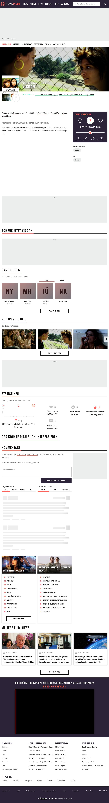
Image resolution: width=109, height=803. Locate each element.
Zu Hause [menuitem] (65, 4)
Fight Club (10, 581)
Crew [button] (62, 280)
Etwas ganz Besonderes (37, 758)
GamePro (89, 791)
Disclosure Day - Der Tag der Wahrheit (55, 596)
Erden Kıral (42, 113)
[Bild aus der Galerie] (19, 339)
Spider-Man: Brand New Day (51, 581)
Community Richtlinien (10, 769)
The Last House (47, 588)
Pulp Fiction (11, 577)
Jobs (64, 791)
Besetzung (38, 44)
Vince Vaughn (60, 766)
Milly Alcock (59, 747)
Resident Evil (86, 758)
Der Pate (9, 585)
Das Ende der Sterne (89, 747)
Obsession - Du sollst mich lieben (53, 604)
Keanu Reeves (60, 751)
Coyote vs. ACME (88, 762)
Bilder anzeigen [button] (54, 353)
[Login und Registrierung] (104, 4)
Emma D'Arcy (60, 758)
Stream (16, 44)
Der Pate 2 (10, 600)
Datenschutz (30, 791)
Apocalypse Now (12, 604)
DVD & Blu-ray (59, 44)
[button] (78, 138)
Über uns (5, 747)
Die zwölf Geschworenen (14, 596)
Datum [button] (43, 490)
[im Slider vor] (106, 339)
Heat (8, 611)
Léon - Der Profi (12, 608)
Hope (84, 751)
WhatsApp (61, 781)
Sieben (9, 592)
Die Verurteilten (12, 588)
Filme (9, 39)
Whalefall (85, 769)
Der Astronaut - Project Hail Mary (54, 608)
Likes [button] (54, 490)
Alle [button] (6, 490)
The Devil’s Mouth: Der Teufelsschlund (55, 600)
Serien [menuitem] (33, 4)
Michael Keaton (60, 762)
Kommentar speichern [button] (56, 480)
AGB (18, 791)
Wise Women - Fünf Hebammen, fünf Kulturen (41, 754)
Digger (84, 754)
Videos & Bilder (14, 319)
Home (4, 39)
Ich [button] (31, 490)
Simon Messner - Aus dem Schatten (41, 747)
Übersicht (6, 44)
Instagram (28, 781)
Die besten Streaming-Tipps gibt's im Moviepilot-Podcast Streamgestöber (64, 94)
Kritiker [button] (22, 490)
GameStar (75, 791)
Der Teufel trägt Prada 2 (37, 769)
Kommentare (27, 44)
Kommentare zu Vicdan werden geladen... (21, 462)
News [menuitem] (40, 4)
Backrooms (46, 611)
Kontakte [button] (14, 490)
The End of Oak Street (49, 592)
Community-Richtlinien (27, 454)
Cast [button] (47, 280)
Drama (77, 160)
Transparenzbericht (49, 791)
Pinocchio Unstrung (54, 686)
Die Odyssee (46, 577)
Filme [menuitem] (25, 4)
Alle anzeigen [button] (54, 311)
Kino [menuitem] (57, 4)
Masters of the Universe (50, 585)
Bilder (48, 44)
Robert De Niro (60, 754)
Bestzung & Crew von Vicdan (15, 276)
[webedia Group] (54, 798)
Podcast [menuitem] (48, 4)
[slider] (90, 132)
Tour (3, 766)
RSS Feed (73, 781)
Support (4, 758)
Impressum (6, 791)
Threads (49, 781)
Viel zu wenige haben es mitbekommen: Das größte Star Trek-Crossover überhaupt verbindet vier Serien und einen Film (90, 659)
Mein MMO (103, 791)
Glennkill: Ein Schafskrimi (38, 766)
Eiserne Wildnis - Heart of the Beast (94, 766)
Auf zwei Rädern (34, 751)
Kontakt (4, 762)
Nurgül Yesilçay (57, 113)
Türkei (77, 150)
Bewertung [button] (65, 490)
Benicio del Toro (61, 769)
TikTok (39, 781)
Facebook (5, 781)
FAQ (3, 754)
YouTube (16, 781)
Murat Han (6, 116)
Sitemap (5, 751)
